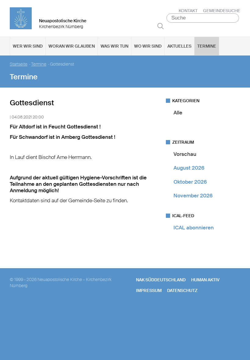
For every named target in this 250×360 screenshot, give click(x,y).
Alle (177, 112)
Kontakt (188, 10)
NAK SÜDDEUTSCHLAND (161, 280)
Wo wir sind (148, 46)
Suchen (160, 25)
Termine (206, 46)
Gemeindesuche (221, 10)
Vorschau (184, 154)
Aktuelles (179, 46)
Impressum (149, 290)
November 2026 (192, 195)
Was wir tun (114, 46)
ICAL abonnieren (193, 227)
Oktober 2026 (190, 181)
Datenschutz (182, 290)
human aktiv (205, 280)
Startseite (18, 64)
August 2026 (188, 167)
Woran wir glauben (71, 46)
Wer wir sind (28, 46)
